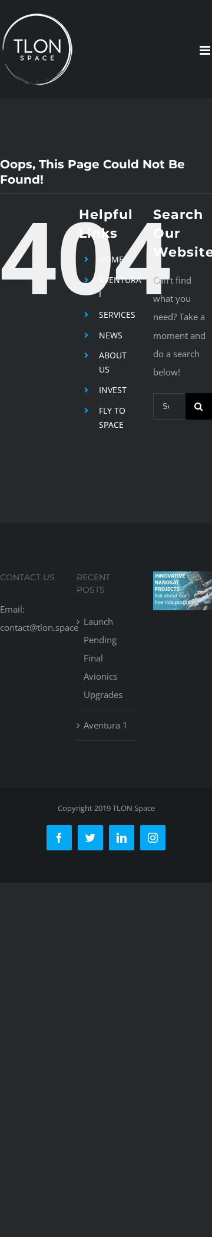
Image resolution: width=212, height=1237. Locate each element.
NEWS (110, 335)
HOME (111, 259)
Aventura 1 (106, 725)
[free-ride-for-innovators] (182, 580)
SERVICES (117, 314)
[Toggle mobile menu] (206, 50)
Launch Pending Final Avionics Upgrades (103, 658)
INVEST (113, 389)
